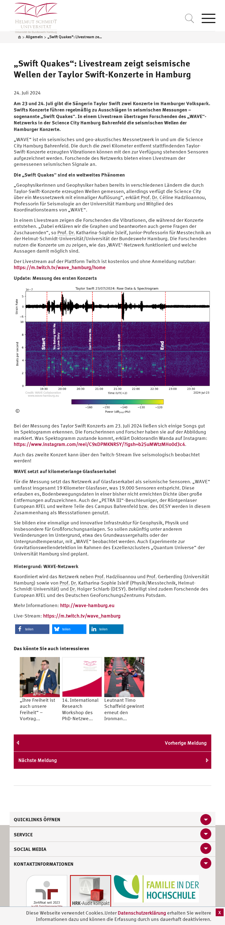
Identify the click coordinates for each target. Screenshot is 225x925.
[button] (32, 629)
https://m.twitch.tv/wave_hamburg (81, 616)
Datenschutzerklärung (142, 913)
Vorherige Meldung (186, 743)
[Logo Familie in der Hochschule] (156, 888)
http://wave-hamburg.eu (87, 605)
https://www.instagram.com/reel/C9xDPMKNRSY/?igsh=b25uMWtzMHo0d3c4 (99, 444)
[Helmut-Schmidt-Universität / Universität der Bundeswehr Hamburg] (34, 16)
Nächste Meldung (37, 760)
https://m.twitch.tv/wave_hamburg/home (60, 267)
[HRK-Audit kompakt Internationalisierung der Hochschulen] (90, 895)
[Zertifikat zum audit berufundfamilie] (46, 895)
